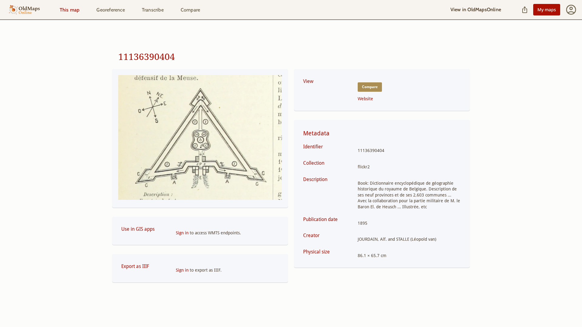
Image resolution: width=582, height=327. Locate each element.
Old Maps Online (24, 10)
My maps (546, 9)
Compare (190, 10)
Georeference (110, 10)
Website (365, 98)
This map (70, 10)
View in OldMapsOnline (475, 9)
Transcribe (153, 10)
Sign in (182, 232)
